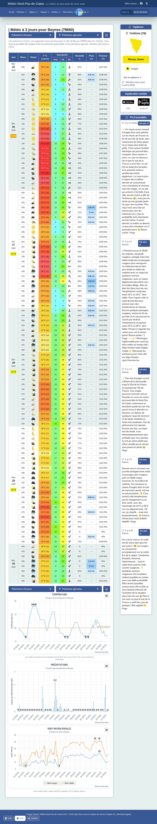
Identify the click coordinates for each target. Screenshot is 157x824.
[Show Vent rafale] (68, 783)
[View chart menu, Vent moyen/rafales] (106, 730)
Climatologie (82, 12)
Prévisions (20, 12)
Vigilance (32, 12)
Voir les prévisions (140, 12)
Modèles (55, 12)
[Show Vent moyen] (50, 783)
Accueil (11, 12)
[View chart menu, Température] (106, 596)
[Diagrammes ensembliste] (106, 35)
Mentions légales (124, 814)
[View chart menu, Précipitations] (106, 666)
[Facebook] (141, 3)
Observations (68, 12)
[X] (147, 3)
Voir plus (143, 123)
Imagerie (43, 12)
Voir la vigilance (131, 77)
